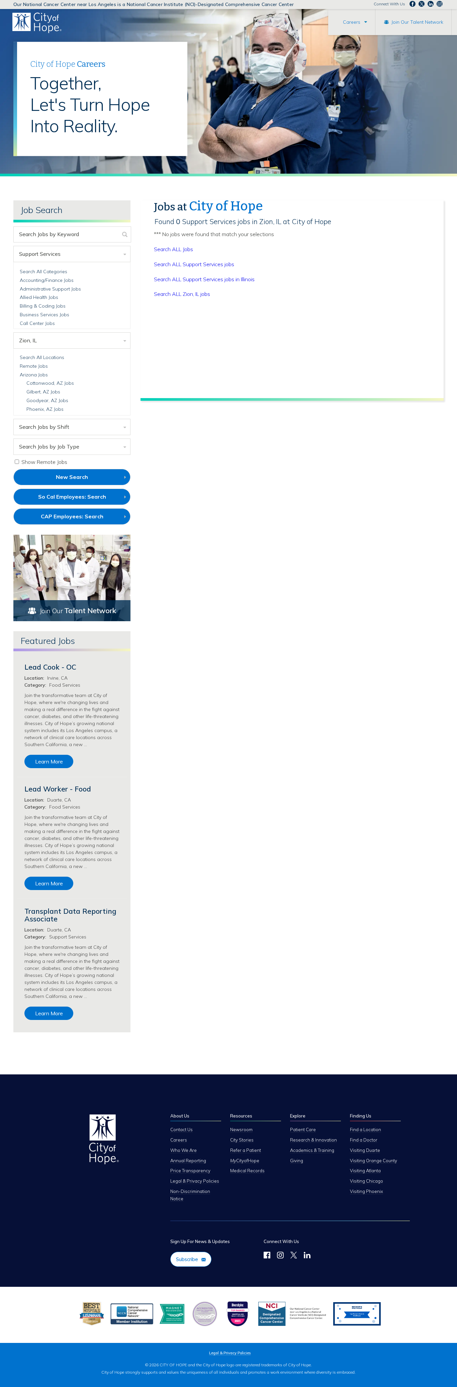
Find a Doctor (363, 1140)
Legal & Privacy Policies (194, 1181)
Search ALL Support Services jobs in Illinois (204, 279)
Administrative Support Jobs (50, 289)
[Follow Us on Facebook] (267, 1256)
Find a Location (365, 1129)
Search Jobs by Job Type (49, 446)
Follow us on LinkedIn (431, 4)
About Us (179, 1115)
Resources (241, 1115)
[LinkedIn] (307, 1256)
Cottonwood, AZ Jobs (50, 383)
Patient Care (303, 1129)
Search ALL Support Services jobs (194, 264)
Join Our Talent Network (417, 22)
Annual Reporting (188, 1160)
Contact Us (181, 1129)
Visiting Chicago (366, 1181)
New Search (72, 477)
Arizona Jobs (34, 375)
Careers (351, 22)
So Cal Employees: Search (83, 499)
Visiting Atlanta (365, 1170)
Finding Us (360, 1115)
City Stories (242, 1140)
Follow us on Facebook (412, 4)
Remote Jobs (34, 366)
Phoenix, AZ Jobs (45, 409)
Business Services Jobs (44, 315)
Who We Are (183, 1150)
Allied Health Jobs (39, 297)
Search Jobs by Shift (44, 426)
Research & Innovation (313, 1140)
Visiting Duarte (365, 1150)
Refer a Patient (245, 1150)
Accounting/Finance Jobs (47, 280)
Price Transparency (190, 1170)
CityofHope (244, 1160)
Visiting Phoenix (366, 1191)
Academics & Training (312, 1150)
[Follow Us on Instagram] (280, 1256)
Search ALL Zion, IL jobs (182, 294)
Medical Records (247, 1170)
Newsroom (241, 1129)
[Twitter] (293, 1256)
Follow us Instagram (440, 4)
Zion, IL (28, 340)
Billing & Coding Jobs (43, 306)
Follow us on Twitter (422, 4)
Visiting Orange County (373, 1160)
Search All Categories (43, 272)
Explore (297, 1115)
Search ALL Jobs (173, 249)
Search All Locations (42, 357)
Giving (296, 1160)
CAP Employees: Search (83, 519)
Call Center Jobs (37, 323)
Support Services (40, 253)
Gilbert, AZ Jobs (43, 392)
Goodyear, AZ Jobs (47, 400)
